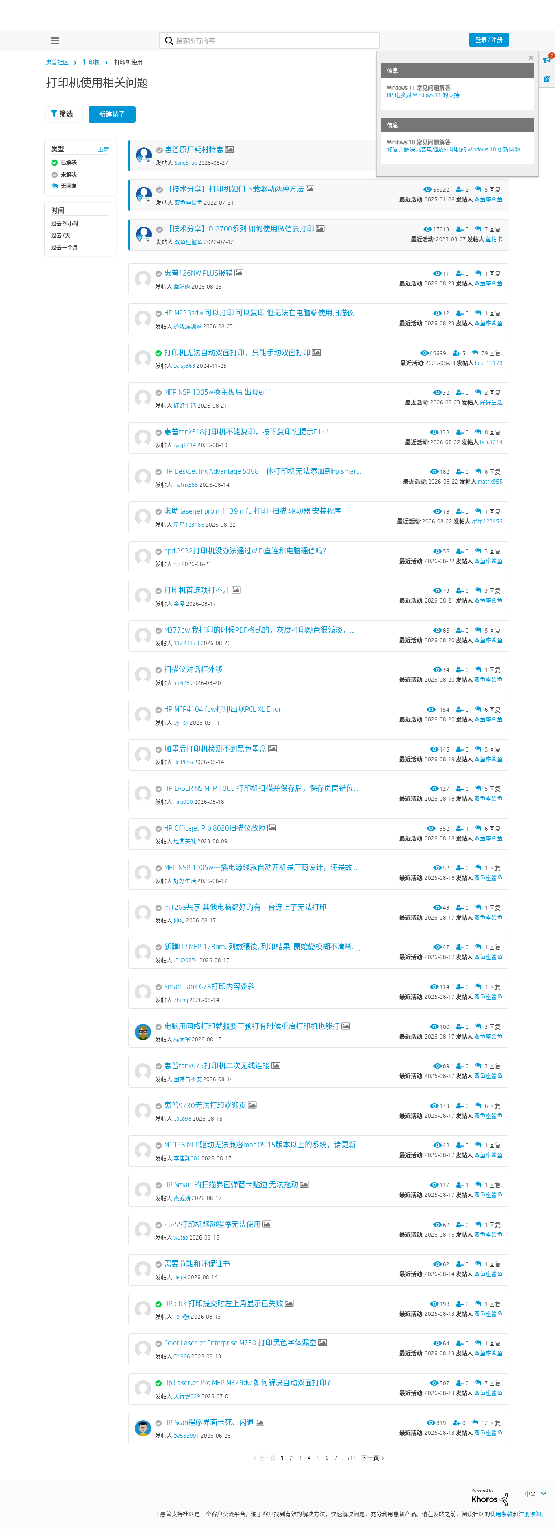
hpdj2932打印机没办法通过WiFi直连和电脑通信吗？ (247, 550)
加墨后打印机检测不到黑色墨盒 (215, 749)
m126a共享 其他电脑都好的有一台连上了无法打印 (245, 907)
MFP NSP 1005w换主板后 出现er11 (218, 392)
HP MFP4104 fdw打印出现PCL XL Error (222, 709)
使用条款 (501, 1514)
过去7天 (60, 235)
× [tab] (531, 57)
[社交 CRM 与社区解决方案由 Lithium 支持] (490, 1497)
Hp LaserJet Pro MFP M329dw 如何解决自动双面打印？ (249, 1382)
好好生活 (491, 402)
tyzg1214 (491, 442)
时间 (57, 210)
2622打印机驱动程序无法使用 (212, 1224)
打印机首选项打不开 (197, 590)
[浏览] (53, 40)
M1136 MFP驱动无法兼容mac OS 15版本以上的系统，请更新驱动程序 (263, 1144)
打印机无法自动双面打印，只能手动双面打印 (237, 352)
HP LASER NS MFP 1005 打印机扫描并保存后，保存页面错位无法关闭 (263, 788)
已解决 (69, 162)
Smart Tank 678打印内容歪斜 (209, 986)
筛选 (66, 114)
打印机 (91, 62)
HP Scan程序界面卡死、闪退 (209, 1422)
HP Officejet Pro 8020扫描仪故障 (215, 828)
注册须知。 (532, 1514)
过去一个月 (64, 247)
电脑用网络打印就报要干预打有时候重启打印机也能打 (252, 1026)
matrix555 (490, 481)
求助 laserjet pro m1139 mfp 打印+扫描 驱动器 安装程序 (252, 511)
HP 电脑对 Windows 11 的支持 (423, 95)
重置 (103, 149)
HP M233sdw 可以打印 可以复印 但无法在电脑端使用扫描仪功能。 (263, 313)
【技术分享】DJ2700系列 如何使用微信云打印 (239, 229)
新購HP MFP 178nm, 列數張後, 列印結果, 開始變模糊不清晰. (258, 946)
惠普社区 (57, 62)
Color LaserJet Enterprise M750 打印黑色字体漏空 (240, 1343)
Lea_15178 (489, 363)
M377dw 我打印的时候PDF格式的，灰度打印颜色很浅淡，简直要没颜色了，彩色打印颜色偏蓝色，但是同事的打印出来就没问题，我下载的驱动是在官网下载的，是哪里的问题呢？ (263, 630)
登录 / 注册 (489, 39)
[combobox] (269, 40)
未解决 (69, 174)
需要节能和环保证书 (197, 1263)
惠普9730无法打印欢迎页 (205, 1105)
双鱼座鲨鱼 (488, 199)
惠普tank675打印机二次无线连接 (217, 1065)
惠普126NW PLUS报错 (198, 273)
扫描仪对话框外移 (193, 669)
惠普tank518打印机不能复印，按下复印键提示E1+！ (248, 432)
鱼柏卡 (494, 239)
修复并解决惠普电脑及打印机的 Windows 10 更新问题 (453, 149)
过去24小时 (65, 223)
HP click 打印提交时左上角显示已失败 (223, 1303)
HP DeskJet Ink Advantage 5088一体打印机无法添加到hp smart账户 (263, 471)
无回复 (69, 185)
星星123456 (487, 521)
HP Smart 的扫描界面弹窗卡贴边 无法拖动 (231, 1184)
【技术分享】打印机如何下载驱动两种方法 (234, 189)
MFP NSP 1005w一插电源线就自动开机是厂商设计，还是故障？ (263, 867)
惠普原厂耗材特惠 (194, 149)
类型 (57, 149)
